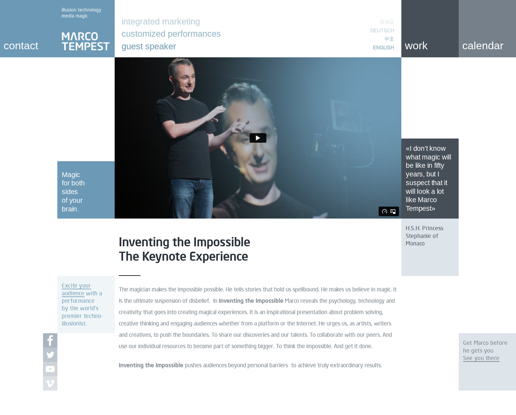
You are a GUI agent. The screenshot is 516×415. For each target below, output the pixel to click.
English (383, 47)
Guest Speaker (149, 46)
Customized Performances (171, 34)
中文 (389, 39)
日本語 (387, 21)
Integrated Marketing (161, 21)
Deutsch (382, 30)
